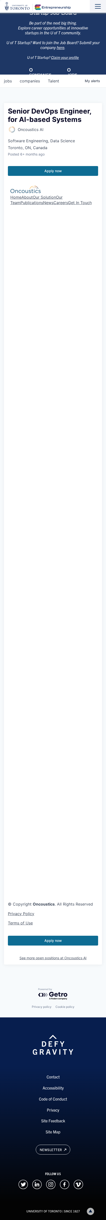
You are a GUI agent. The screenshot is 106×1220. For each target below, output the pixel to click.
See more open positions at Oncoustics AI (53, 958)
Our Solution (44, 197)
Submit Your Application (30, 739)
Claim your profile (65, 57)
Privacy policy (42, 1007)
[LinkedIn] (37, 1183)
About (27, 197)
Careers (60, 202)
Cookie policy (64, 1007)
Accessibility (53, 1087)
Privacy (53, 1109)
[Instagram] (50, 1183)
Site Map (53, 1131)
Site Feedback (53, 1120)
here (60, 47)
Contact (53, 1076)
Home (15, 197)
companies (30, 80)
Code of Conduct (53, 1098)
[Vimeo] (78, 1183)
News (48, 202)
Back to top (90, 1211)
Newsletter (51, 1149)
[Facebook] (64, 1183)
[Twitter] (23, 1183)
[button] (53, 750)
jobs (8, 80)
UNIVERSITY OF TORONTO (44, 1211)
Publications (31, 202)
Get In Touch (80, 202)
